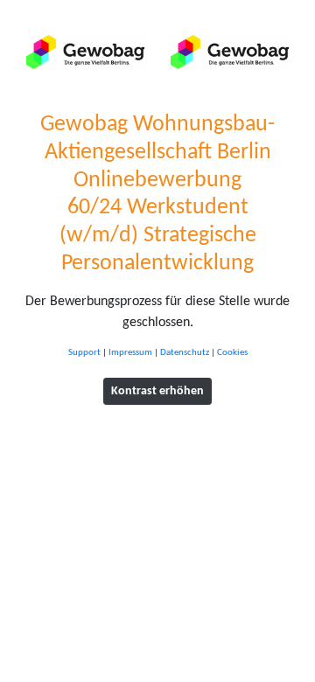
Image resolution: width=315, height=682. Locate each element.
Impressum (130, 353)
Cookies (232, 353)
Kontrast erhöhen (157, 391)
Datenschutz (184, 353)
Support (84, 353)
